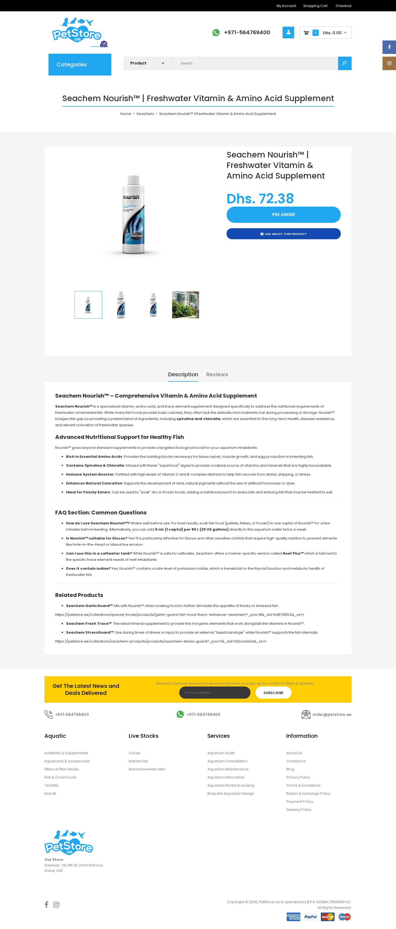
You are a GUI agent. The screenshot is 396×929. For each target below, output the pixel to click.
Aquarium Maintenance (228, 769)
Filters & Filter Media (61, 769)
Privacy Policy (298, 777)
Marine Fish (138, 761)
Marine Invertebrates (147, 769)
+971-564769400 (247, 32)
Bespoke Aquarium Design (230, 793)
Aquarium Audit (220, 753)
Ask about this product (286, 234)
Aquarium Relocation (225, 777)
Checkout (344, 6)
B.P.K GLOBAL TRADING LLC (329, 901)
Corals (134, 753)
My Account (286, 6)
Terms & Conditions (303, 785)
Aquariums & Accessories (67, 761)
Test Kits (51, 785)
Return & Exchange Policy (308, 793)
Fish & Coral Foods (60, 777)
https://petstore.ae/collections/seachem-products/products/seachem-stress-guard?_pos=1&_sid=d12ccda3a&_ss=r (160, 641)
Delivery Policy (298, 809)
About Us (294, 753)
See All (50, 793)
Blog (290, 769)
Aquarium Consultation (227, 761)
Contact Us (295, 761)
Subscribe (273, 692)
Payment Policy (299, 801)
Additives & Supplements (66, 753)
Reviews (217, 374)
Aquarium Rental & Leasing (230, 785)
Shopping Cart (315, 6)
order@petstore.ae (332, 714)
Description (183, 374)
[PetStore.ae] (76, 46)
